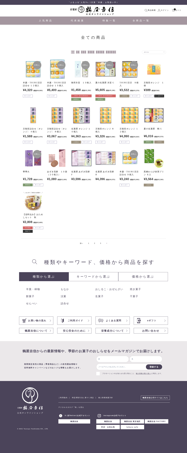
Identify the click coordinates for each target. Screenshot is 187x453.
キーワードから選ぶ (93, 276)
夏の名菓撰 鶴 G (153, 129)
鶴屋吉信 (74, 421)
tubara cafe (132, 427)
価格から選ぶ (143, 276)
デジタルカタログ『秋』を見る (71, 407)
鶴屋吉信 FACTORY (157, 421)
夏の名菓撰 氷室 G (104, 83)
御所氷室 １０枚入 (81, 83)
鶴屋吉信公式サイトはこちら (155, 398)
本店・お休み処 (108, 427)
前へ (81, 243)
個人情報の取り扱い (143, 373)
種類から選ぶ (44, 276)
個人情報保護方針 (105, 398)
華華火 (26, 172)
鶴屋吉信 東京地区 (132, 421)
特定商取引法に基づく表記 (83, 398)
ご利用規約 (63, 398)
